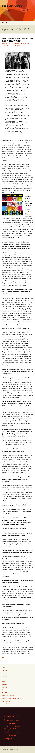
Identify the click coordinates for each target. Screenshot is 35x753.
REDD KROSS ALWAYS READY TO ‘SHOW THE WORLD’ (17, 39)
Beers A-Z (4, 676)
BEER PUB (4, 670)
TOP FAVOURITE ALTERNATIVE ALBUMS (11, 698)
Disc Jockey (5, 679)
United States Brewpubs (8, 704)
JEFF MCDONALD (26, 43)
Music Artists (5, 693)
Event (3, 681)
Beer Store (5, 673)
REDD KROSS (5, 45)
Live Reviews (5, 690)
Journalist (4, 687)
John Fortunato (16, 45)
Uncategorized (6, 701)
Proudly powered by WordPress (10, 749)
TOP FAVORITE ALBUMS (8, 695)
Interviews (16, 43)
